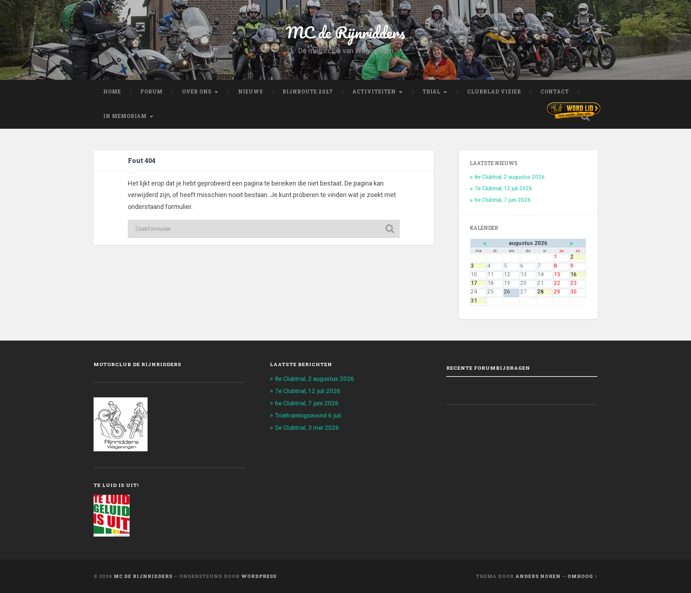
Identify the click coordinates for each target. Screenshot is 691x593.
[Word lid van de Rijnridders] (573, 110)
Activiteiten (374, 91)
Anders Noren (538, 576)
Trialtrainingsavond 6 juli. (309, 415)
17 (478, 283)
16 (578, 274)
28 (544, 292)
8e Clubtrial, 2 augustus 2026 (510, 177)
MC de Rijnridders (345, 32)
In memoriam (125, 116)
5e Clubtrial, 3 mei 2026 (307, 427)
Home (112, 91)
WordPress (258, 576)
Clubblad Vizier (494, 91)
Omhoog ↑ (582, 576)
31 (478, 301)
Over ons (197, 91)
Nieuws (250, 91)
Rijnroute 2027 (308, 91)
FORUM (151, 91)
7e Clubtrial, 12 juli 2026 (503, 188)
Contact (555, 91)
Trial (432, 91)
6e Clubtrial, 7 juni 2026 (503, 200)
